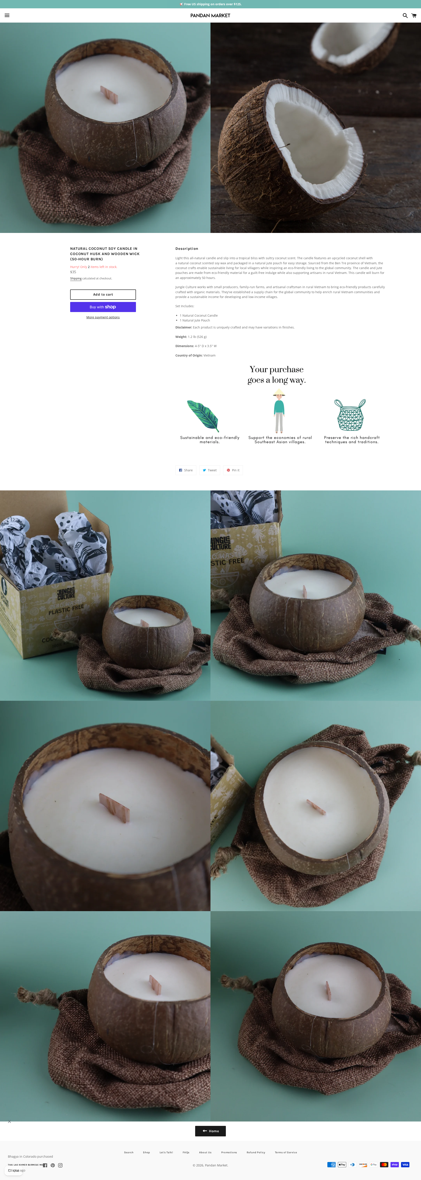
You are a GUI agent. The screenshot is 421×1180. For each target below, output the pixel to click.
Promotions (229, 1152)
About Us (205, 1152)
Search (129, 1152)
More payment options (103, 317)
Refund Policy (256, 1152)
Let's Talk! (166, 1152)
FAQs (186, 1152)
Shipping (76, 278)
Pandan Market (216, 1165)
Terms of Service (286, 1152)
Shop (146, 1152)
